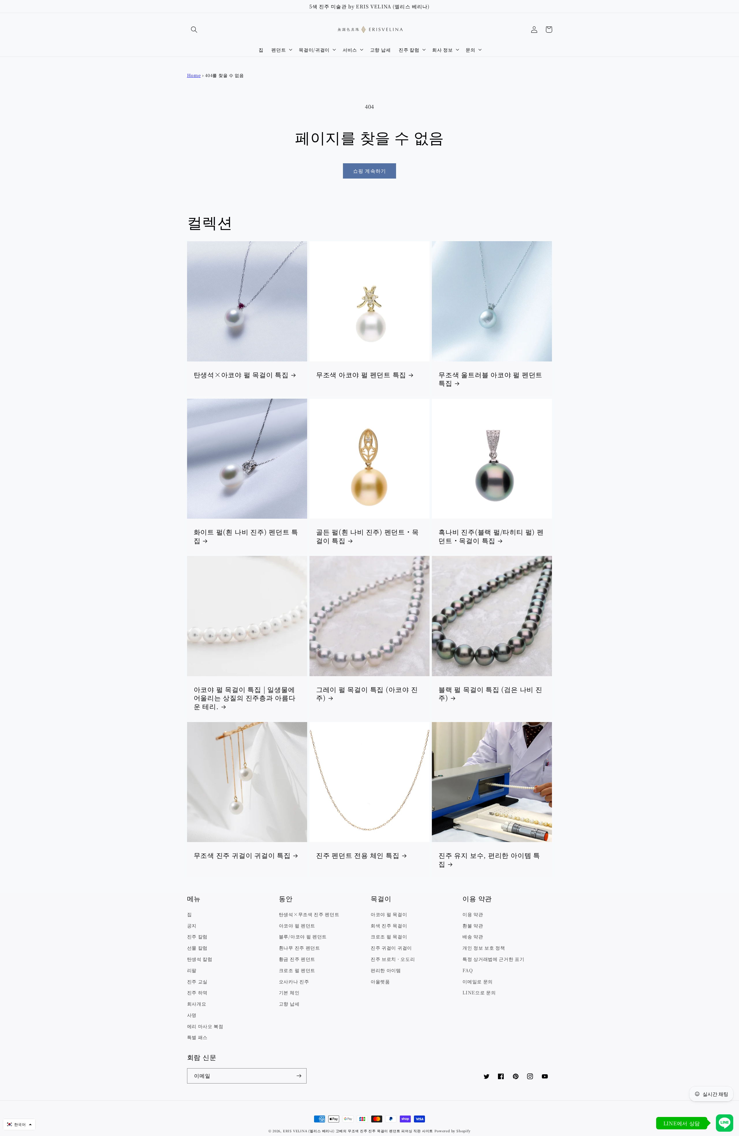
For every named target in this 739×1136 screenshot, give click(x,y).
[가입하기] (299, 1076)
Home (194, 75)
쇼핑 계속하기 (369, 170)
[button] (194, 29)
